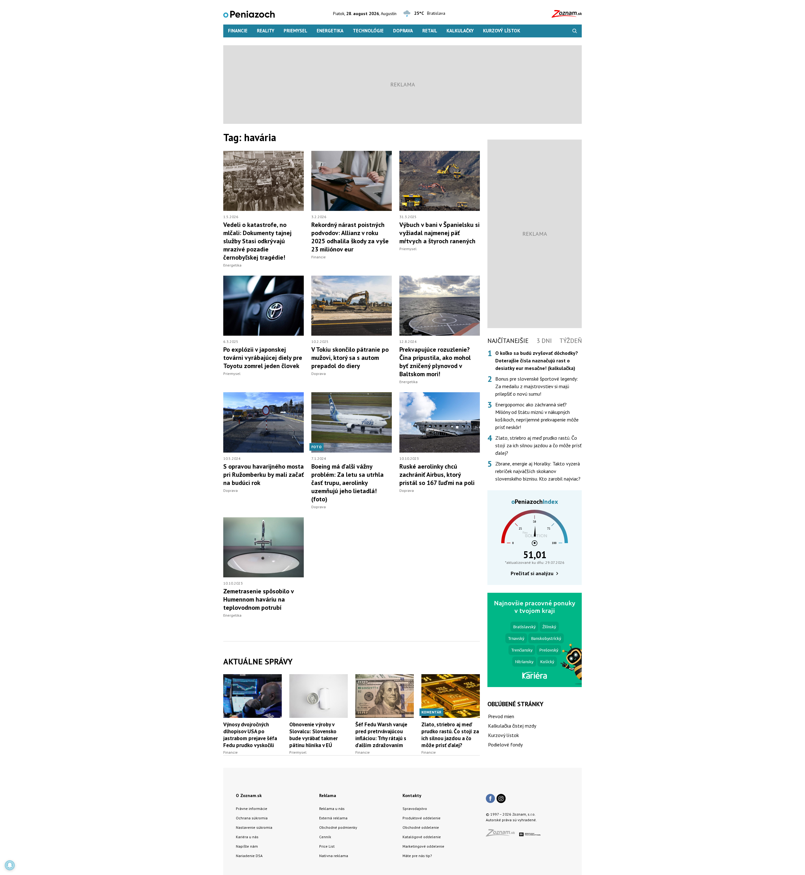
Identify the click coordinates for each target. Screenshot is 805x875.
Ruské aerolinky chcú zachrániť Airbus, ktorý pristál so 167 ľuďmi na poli (437, 474)
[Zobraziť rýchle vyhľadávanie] (575, 31)
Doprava (403, 31)
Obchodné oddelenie (420, 827)
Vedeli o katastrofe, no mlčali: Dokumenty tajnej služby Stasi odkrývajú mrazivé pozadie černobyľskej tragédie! (257, 241)
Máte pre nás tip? (417, 855)
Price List (327, 846)
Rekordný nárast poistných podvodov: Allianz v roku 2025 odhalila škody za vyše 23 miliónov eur (350, 237)
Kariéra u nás (247, 836)
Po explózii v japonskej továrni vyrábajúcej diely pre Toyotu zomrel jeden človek (262, 357)
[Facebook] (490, 799)
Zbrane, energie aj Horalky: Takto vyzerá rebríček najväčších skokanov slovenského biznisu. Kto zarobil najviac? (537, 471)
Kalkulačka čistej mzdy (512, 726)
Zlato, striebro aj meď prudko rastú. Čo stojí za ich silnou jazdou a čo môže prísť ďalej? (450, 735)
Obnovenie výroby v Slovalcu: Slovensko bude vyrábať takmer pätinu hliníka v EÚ (313, 735)
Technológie (368, 31)
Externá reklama (333, 818)
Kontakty (411, 795)
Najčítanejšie (508, 341)
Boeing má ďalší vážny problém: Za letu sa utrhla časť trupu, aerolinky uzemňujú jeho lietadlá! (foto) (347, 482)
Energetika (330, 31)
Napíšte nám (247, 846)
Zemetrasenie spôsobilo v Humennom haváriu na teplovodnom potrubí (258, 599)
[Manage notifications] (10, 865)
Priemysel (295, 31)
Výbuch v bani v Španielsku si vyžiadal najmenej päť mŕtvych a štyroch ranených (439, 233)
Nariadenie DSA (249, 855)
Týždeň (570, 341)
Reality (265, 31)
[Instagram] (501, 799)
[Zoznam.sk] (502, 834)
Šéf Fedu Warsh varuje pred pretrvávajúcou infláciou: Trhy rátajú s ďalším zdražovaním (381, 735)
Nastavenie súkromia (254, 827)
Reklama (327, 795)
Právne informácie (251, 808)
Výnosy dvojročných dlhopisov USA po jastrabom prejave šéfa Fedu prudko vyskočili (250, 735)
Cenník (325, 836)
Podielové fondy (505, 744)
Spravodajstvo (414, 808)
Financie (237, 31)
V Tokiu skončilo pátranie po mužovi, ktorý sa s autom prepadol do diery (350, 357)
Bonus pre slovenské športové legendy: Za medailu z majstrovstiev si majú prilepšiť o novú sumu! (536, 386)
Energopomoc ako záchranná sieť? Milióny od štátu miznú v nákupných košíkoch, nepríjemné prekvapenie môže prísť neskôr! (537, 415)
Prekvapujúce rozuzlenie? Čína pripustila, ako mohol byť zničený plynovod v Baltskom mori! (435, 361)
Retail (429, 31)
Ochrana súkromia (252, 818)
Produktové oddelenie (421, 818)
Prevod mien (501, 716)
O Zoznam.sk (249, 795)
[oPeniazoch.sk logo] (249, 14)
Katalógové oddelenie (421, 836)
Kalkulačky (460, 31)
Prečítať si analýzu (532, 573)
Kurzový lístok (501, 31)
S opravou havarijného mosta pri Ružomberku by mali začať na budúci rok (263, 474)
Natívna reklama (333, 855)
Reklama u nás (332, 808)
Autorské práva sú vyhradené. (511, 819)
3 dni (544, 341)
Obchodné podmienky (338, 827)
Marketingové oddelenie (423, 846)
